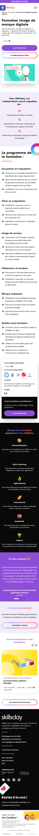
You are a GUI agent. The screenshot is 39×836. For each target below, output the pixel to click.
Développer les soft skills (11, 736)
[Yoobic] (29, 375)
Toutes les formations (10, 750)
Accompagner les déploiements (14, 742)
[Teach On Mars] (23, 375)
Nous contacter (8, 761)
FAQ (3, 763)
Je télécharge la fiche (19, 55)
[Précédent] (32, 645)
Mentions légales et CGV (8, 773)
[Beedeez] (18, 375)
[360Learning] (6, 375)
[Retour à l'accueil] (9, 7)
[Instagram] (19, 780)
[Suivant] (36, 645)
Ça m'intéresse (19, 48)
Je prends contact (19, 625)
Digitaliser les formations (11, 739)
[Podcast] (14, 780)
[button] (2, 8)
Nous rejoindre (7, 758)
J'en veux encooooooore (19, 702)
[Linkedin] (8, 780)
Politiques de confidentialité (24, 773)
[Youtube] (3, 780)
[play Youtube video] (19, 72)
